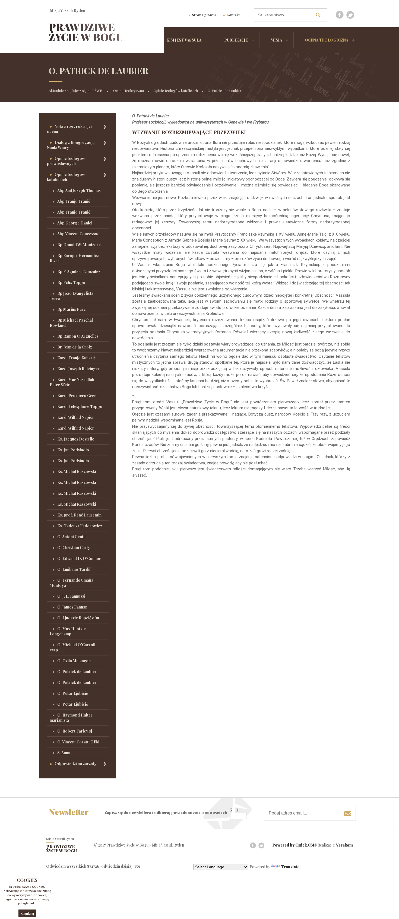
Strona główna (204, 14)
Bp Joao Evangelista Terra (71, 296)
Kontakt (233, 14)
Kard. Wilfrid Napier (75, 417)
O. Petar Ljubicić (72, 693)
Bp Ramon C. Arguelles (78, 336)
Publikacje (236, 40)
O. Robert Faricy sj (74, 731)
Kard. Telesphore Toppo (79, 406)
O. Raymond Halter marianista (71, 717)
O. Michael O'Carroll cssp (72, 647)
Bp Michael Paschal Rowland (71, 323)
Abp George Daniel (74, 223)
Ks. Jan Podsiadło (73, 449)
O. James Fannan (72, 607)
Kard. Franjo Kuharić (76, 357)
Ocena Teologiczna (326, 40)
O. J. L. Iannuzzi (71, 596)
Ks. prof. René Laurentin (79, 515)
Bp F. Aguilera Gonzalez (78, 271)
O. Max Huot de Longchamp (68, 631)
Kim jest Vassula (183, 40)
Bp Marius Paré (71, 309)
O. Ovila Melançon (74, 660)
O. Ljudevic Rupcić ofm (78, 617)
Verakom (344, 845)
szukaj (320, 14)
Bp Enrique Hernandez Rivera (74, 258)
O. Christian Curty (73, 547)
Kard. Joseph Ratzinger (78, 368)
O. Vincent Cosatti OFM (78, 741)
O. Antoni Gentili (72, 536)
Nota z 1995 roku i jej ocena (69, 129)
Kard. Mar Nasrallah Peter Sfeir (72, 382)
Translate (290, 866)
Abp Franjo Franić (73, 201)
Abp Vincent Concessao (78, 233)
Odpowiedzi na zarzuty (75, 763)
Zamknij (27, 913)
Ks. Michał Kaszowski (76, 471)
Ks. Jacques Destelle (75, 439)
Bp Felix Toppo (71, 282)
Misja (276, 40)
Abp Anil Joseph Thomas (79, 190)
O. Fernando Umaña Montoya (71, 583)
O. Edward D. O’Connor (79, 558)
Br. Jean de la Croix (74, 347)
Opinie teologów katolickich (176, 90)
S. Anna (63, 752)
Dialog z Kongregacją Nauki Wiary (70, 145)
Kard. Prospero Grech (78, 395)
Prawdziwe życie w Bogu (86, 32)
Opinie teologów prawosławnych (66, 161)
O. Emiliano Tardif (74, 569)
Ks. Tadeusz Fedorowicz (79, 525)
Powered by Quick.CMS (295, 845)
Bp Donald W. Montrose (79, 244)
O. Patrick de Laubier (225, 90)
